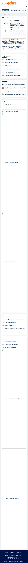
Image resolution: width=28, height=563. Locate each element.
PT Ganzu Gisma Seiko (10, 261)
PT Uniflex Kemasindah (10, 104)
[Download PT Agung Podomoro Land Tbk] (3, 498)
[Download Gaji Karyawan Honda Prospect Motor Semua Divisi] (3, 90)
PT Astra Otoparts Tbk (10, 72)
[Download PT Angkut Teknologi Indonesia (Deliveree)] (3, 398)
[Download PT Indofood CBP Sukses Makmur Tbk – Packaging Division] (3, 328)
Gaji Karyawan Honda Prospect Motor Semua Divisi (16, 91)
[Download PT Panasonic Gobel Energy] (3, 59)
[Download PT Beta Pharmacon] (3, 65)
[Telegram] (20, 558)
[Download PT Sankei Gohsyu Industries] (3, 162)
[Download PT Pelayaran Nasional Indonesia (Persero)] (3, 319)
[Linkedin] (14, 558)
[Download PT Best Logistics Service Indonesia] (3, 68)
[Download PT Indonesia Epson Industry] (3, 344)
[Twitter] (10, 558)
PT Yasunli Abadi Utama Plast (11, 62)
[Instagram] (12, 558)
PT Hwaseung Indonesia (11, 10)
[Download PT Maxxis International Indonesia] (3, 75)
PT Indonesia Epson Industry (11, 344)
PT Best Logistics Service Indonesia (13, 69)
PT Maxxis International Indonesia (12, 75)
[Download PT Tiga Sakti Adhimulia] (3, 347)
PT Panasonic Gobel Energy (11, 59)
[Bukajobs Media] (9, 3)
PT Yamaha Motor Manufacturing (12, 332)
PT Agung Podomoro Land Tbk (12, 498)
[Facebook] (8, 558)
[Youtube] (16, 558)
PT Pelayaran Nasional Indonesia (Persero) (14, 319)
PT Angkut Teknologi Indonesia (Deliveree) (14, 398)
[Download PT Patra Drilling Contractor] (3, 341)
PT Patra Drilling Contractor (11, 341)
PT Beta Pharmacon (9, 65)
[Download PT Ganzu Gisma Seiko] (3, 261)
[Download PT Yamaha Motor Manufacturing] (3, 331)
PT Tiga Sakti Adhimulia (10, 347)
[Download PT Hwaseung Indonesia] (3, 322)
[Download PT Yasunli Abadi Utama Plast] (3, 62)
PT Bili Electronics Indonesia (11, 111)
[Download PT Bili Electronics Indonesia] (3, 111)
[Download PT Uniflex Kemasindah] (3, 104)
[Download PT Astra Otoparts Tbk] (3, 72)
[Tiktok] (18, 558)
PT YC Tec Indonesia (15, 20)
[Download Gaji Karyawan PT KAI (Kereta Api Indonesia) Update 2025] (3, 84)
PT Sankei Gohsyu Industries (11, 162)
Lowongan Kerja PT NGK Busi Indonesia (12, 40)
